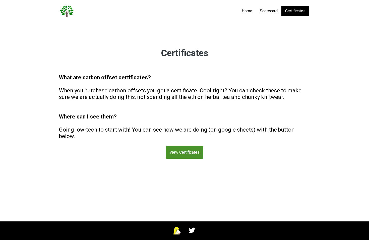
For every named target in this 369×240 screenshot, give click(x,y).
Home (247, 11)
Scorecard (269, 11)
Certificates (295, 11)
